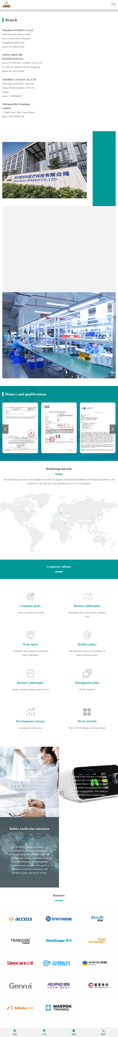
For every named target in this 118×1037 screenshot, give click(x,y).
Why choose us (21, 11)
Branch (34, 11)
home (8, 11)
